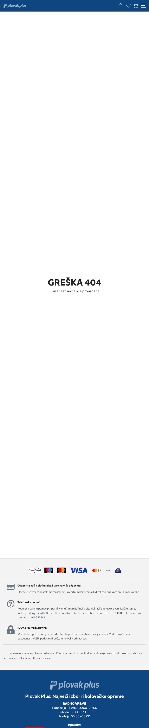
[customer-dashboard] (120, 5)
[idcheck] (101, 570)
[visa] (118, 570)
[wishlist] (128, 5)
